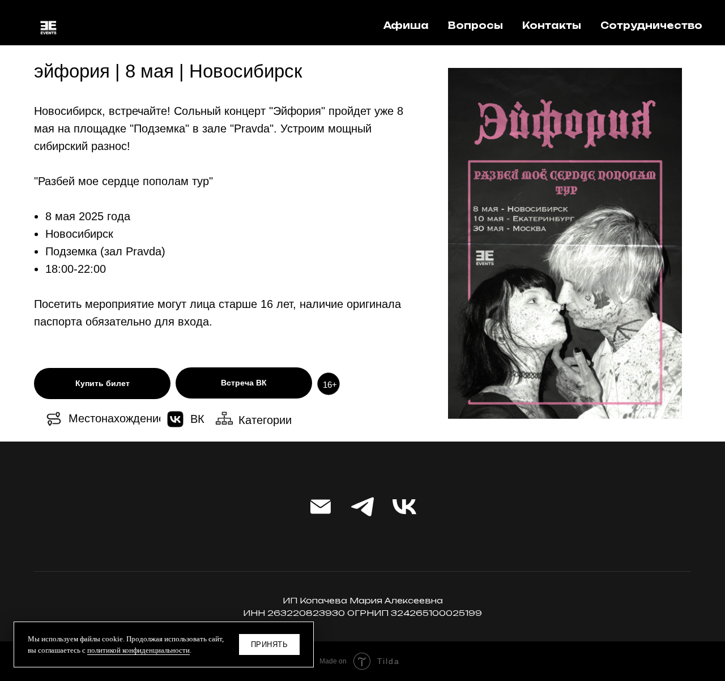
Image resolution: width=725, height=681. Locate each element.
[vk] (404, 506)
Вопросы (475, 25)
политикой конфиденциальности (138, 650)
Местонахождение (117, 418)
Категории (265, 420)
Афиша (406, 25)
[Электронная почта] (320, 506)
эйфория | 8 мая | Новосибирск (168, 71)
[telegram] (362, 506)
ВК (197, 419)
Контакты (551, 25)
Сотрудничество (651, 25)
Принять (269, 644)
